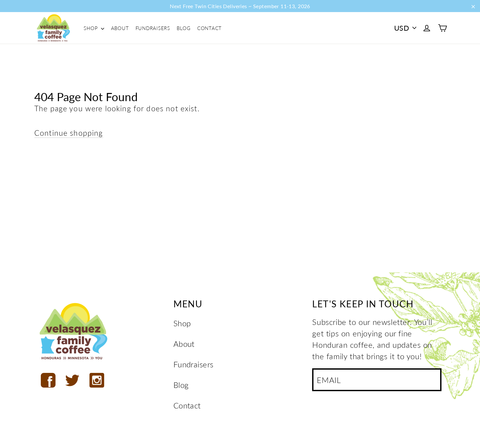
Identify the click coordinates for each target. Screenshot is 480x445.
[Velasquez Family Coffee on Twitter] (72, 380)
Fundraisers (153, 28)
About (120, 28)
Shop (91, 28)
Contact (209, 28)
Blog (183, 28)
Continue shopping (68, 132)
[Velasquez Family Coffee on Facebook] (48, 380)
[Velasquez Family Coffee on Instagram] (96, 380)
